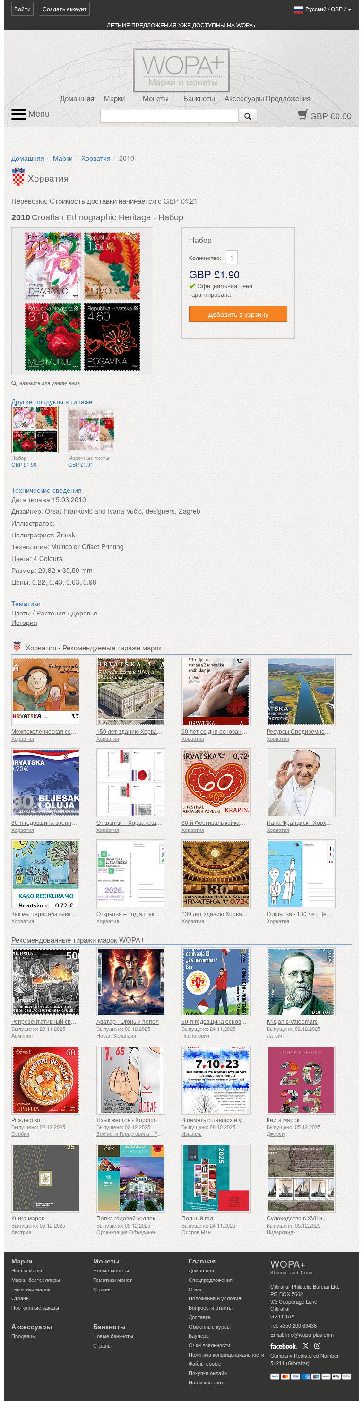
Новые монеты (111, 1270)
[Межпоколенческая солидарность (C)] (51, 691)
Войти (22, 9)
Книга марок (283, 1120)
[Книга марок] (307, 1080)
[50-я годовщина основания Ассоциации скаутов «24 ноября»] (222, 981)
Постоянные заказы (35, 1307)
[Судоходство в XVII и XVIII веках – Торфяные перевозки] (307, 1178)
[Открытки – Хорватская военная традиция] (136, 782)
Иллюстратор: (33, 523)
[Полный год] (222, 1178)
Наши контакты (207, 1382)
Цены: (20, 582)
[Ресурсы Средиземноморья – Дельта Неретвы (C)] (307, 691)
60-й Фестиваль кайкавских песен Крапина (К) (243, 822)
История (24, 622)
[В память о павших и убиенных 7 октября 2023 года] (222, 1080)
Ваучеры (199, 1335)
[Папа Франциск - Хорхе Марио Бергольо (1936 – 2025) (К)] (307, 782)
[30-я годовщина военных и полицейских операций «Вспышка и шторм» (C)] (51, 782)
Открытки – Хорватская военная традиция (153, 822)
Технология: (30, 546)
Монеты (156, 99)
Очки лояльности (209, 1345)
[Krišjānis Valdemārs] (307, 981)
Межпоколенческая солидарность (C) (61, 731)
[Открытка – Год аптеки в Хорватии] (136, 873)
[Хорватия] (19, 176)
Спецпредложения (211, 1279)
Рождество (25, 1120)
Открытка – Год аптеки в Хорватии (142, 913)
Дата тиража (30, 499)
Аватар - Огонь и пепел (127, 1021)
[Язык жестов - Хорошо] (136, 1080)
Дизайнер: (27, 511)
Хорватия (96, 158)
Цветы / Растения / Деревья (54, 612)
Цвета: (21, 558)
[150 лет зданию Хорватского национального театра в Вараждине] (136, 691)
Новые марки (27, 1270)
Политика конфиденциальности (226, 1354)
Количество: (205, 257)
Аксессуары (244, 99)
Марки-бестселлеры (35, 1279)
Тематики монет (112, 1279)
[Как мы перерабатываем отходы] (51, 873)
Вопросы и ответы (211, 1307)
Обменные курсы (210, 1326)
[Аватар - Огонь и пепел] (136, 981)
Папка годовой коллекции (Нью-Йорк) (146, 1218)
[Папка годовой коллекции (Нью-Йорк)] (136, 1178)
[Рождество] (51, 1080)
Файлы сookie (205, 1363)
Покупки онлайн (208, 1372)
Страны (20, 1298)
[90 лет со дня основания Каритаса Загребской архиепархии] (222, 691)
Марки (114, 99)
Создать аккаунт (65, 9)
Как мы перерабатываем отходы (55, 913)
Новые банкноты (113, 1336)
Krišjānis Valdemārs (292, 1021)
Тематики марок (30, 1289)
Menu (38, 114)
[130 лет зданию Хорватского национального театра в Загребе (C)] (222, 873)
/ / (326, 9)
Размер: (23, 570)
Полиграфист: (33, 534)
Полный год (197, 1218)
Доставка (200, 1317)
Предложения (288, 99)
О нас (196, 1289)
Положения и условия (215, 1298)
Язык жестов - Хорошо (126, 1120)
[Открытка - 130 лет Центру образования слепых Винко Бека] (307, 873)
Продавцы (23, 1336)
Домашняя (77, 99)
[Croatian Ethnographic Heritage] (35, 429)
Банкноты (199, 99)
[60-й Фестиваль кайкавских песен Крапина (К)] (222, 782)
